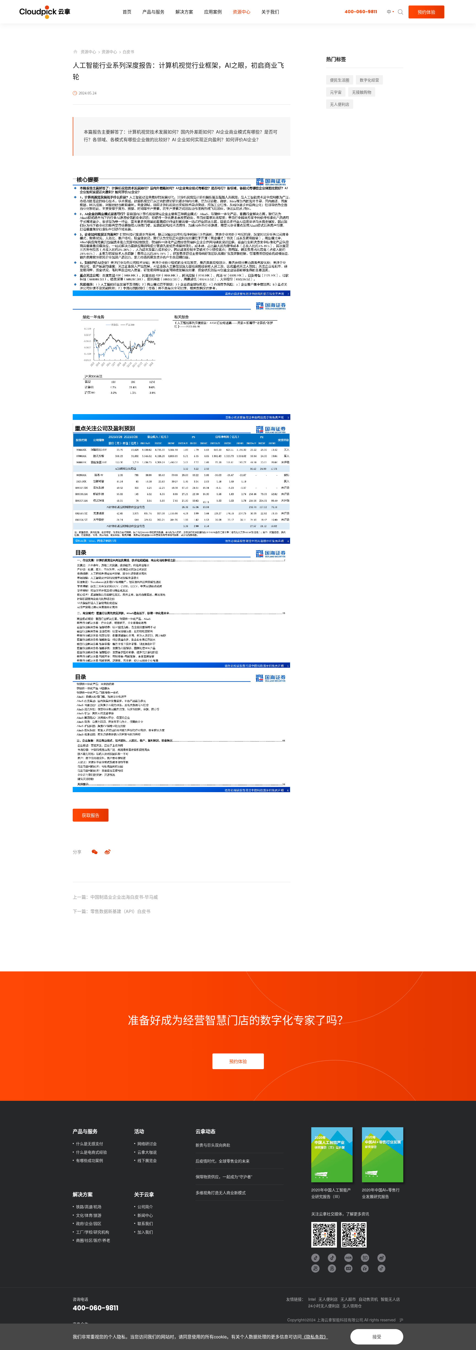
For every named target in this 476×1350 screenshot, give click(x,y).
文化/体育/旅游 (88, 1215)
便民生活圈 (339, 80)
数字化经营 (369, 80)
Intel (312, 1299)
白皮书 (128, 51)
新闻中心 (145, 1215)
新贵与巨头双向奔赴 (213, 1145)
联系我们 (145, 1223)
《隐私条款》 (315, 1336)
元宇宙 (336, 92)
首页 (127, 12)
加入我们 (145, 1232)
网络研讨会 (147, 1143)
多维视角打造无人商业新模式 (221, 1192)
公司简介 (145, 1206)
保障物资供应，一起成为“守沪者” (224, 1176)
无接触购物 (361, 92)
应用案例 (213, 12)
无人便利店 (339, 104)
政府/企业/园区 (88, 1223)
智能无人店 (390, 1299)
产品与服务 (153, 12)
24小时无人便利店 (324, 1305)
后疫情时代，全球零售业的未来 (223, 1161)
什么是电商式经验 (91, 1152)
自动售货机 (368, 1299)
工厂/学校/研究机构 (92, 1232)
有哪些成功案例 (89, 1160)
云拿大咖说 (147, 1152)
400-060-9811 (361, 12)
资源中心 (241, 12)
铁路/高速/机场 (88, 1206)
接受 (376, 1336)
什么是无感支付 (89, 1143)
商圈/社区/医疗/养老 (93, 1240)
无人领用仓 (352, 1305)
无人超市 (348, 1299)
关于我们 (270, 12)
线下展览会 (147, 1160)
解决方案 (184, 12)
